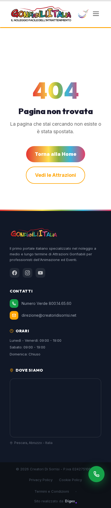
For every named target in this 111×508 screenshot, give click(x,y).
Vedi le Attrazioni (55, 175)
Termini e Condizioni (51, 491)
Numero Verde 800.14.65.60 (46, 303)
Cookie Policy (70, 480)
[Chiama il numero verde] (96, 474)
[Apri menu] (96, 13)
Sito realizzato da (54, 501)
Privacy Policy (41, 480)
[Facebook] (14, 273)
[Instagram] (27, 273)
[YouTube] (40, 273)
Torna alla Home (56, 154)
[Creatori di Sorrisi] (83, 13)
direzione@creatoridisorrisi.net (49, 315)
